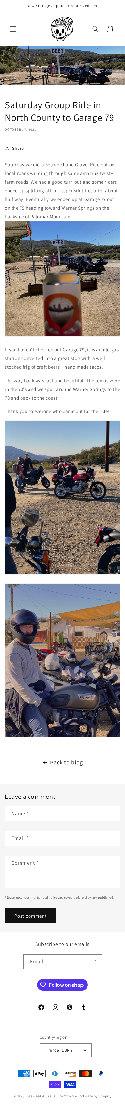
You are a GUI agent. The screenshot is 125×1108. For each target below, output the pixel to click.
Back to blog (66, 762)
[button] (13, 29)
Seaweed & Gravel (41, 1096)
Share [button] (18, 148)
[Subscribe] (95, 961)
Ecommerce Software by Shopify (84, 1096)
